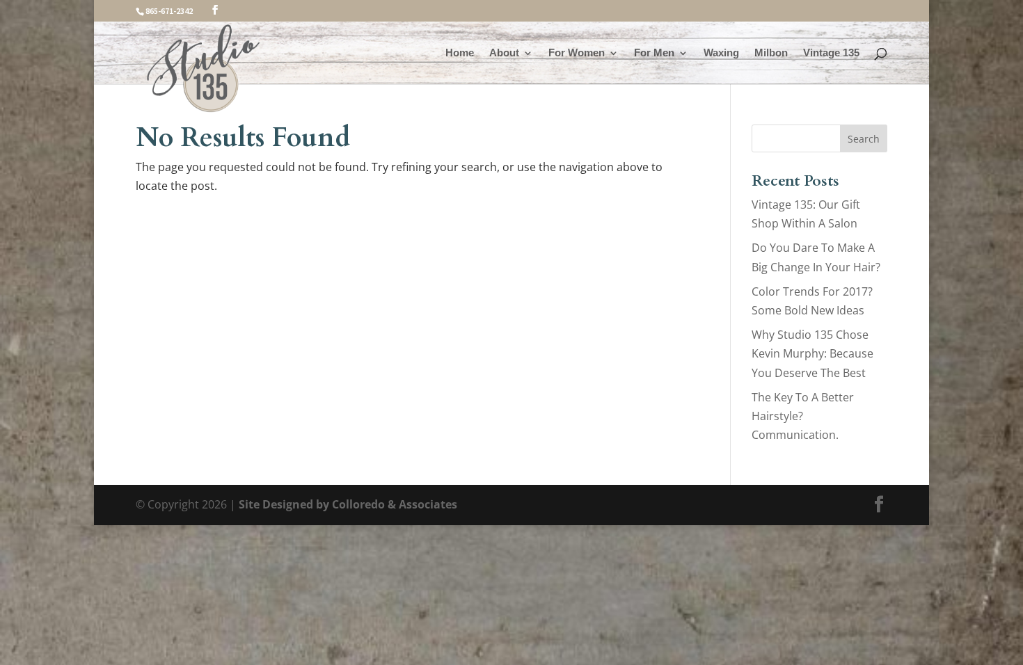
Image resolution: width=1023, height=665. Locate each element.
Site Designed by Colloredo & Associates (348, 504)
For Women (576, 53)
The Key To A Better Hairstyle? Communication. (803, 416)
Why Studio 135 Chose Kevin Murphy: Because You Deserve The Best (812, 353)
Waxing (721, 53)
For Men (654, 53)
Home (459, 53)
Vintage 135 (831, 53)
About (504, 53)
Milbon (771, 53)
